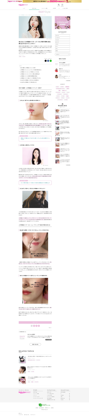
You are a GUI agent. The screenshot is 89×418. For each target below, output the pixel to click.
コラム (56, 48)
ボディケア (57, 42)
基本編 (32, 381)
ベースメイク (57, 37)
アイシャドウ (36, 381)
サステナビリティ (32, 414)
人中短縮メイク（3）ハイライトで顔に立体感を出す (30, 74)
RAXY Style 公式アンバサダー (60, 88)
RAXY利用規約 (49, 398)
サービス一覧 (20, 414)
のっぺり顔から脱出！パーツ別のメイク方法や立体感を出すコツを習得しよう (35, 182)
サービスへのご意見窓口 (50, 396)
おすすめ (62, 86)
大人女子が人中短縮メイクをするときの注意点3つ (29, 80)
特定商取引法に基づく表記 (51, 399)
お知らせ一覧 (49, 392)
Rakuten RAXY (23, 5)
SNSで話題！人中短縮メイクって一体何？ (28, 67)
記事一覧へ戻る (35, 344)
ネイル (56, 46)
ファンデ (67, 97)
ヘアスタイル (59, 94)
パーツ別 (33, 371)
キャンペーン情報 (44, 8)
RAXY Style (34, 8)
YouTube (62, 399)
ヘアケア (56, 44)
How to (20, 56)
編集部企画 (67, 86)
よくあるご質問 (65, 8)
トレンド (24, 56)
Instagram (62, 395)
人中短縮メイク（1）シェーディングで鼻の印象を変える (30, 69)
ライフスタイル (60, 99)
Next (50, 327)
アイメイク (23, 55)
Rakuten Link (63, 398)
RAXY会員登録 (63, 392)
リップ (68, 92)
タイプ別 (66, 99)
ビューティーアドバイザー (37, 398)
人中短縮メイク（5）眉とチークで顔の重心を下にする (30, 78)
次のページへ (35, 322)
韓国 (59, 90)
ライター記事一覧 (48, 339)
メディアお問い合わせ (50, 393)
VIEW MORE (68, 80)
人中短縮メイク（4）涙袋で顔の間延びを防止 (28, 76)
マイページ (35, 395)
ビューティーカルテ (36, 396)
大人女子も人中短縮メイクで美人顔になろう (28, 82)
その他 (56, 50)
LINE (61, 396)
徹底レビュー (64, 90)
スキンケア (57, 35)
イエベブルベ (65, 94)
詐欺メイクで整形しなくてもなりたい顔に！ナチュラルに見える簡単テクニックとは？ (35, 138)
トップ (24, 8)
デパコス (63, 97)
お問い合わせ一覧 (26, 414)
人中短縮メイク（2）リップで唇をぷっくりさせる (29, 71)
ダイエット (57, 97)
